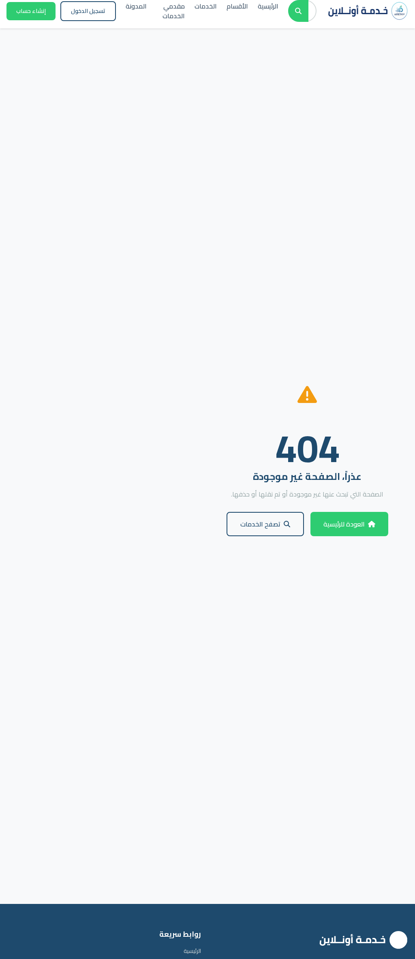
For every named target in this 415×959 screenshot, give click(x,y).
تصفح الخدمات (260, 524)
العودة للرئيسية (344, 524)
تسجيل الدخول (88, 11)
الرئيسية (192, 951)
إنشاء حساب (31, 11)
